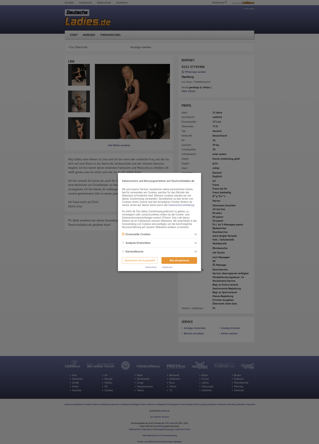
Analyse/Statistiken (138, 243)
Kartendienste (134, 251)
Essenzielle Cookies (138, 234)
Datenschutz (151, 267)
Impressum (167, 267)
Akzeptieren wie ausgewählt (139, 260)
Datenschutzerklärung (181, 205)
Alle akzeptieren (179, 260)
